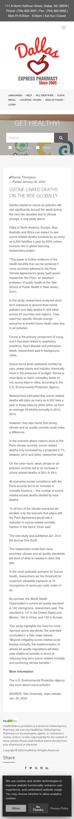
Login (11, 104)
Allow (16, 808)
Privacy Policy (59, 808)
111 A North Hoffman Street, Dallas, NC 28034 (36, 6)
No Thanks (38, 808)
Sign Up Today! (54, 99)
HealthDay (30, 750)
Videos (46, 147)
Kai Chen (30, 278)
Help (29, 95)
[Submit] (61, 138)
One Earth (30, 540)
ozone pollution (40, 685)
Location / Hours (30, 99)
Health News (23, 147)
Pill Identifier (44, 95)
